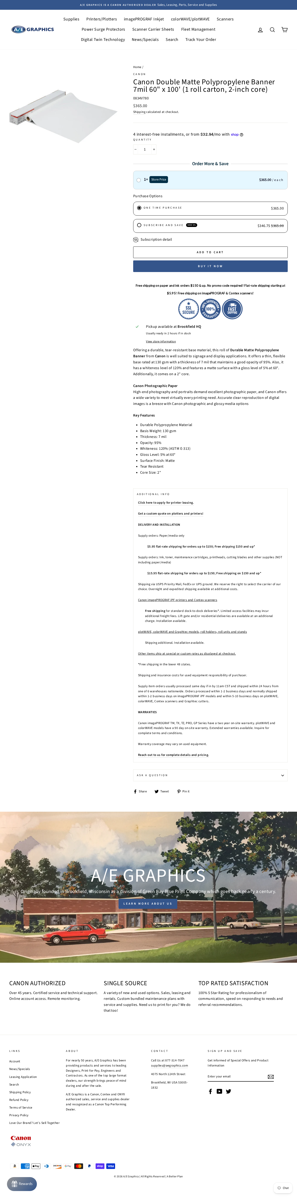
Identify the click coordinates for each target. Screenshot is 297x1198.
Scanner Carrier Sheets (153, 29)
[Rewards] (22, 1184)
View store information (161, 341)
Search (172, 40)
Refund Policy (18, 1100)
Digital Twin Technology (103, 40)
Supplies (71, 19)
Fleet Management (198, 29)
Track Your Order (200, 40)
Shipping (139, 112)
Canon (139, 74)
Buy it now (210, 266)
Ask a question (152, 775)
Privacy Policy (19, 1115)
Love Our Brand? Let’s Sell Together (34, 1123)
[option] (148, 4)
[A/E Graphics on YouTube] (219, 1091)
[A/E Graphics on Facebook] (210, 1091)
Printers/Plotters (101, 19)
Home (137, 67)
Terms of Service (20, 1107)
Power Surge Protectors (103, 29)
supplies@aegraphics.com (169, 1065)
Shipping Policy (20, 1092)
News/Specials (145, 40)
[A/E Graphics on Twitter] (228, 1091)
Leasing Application (23, 1077)
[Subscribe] (271, 1077)
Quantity (142, 140)
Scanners (225, 19)
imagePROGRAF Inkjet (144, 19)
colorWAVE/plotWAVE (190, 19)
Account (14, 1061)
